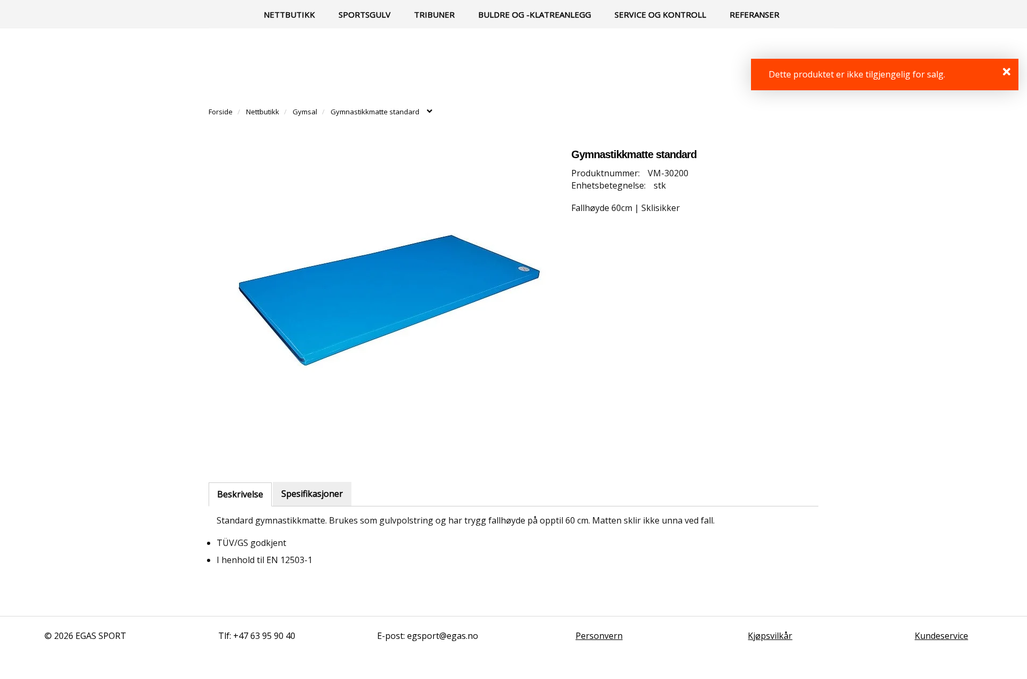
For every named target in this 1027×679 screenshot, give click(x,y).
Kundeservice (941, 636)
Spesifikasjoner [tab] (312, 494)
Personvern (599, 636)
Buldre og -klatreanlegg (534, 14)
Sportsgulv (364, 14)
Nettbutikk (289, 14)
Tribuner (434, 14)
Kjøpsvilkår (770, 636)
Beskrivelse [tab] (240, 494)
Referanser (754, 14)
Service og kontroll (660, 14)
